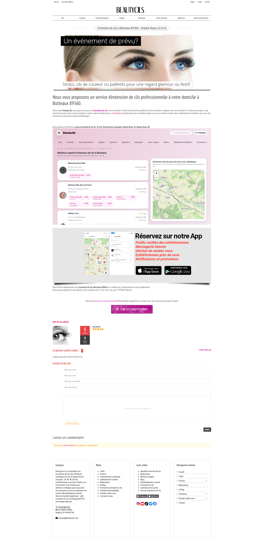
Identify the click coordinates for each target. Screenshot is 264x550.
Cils (62, 18)
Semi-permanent (102, 18)
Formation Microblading (109, 490)
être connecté (68, 445)
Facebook (192, 2)
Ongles (122, 18)
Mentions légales (147, 476)
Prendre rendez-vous (108, 493)
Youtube (200, 2)
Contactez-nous (106, 496)
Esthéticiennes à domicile (110, 476)
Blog (142, 479)
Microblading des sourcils (150, 482)
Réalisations (105, 482)
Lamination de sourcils (109, 479)
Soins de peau (161, 18)
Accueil (181, 471)
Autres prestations (201, 18)
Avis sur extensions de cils (151, 490)
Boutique (56, 2)
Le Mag (102, 485)
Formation (183, 493)
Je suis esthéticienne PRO (67, 2)
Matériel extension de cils (151, 471)
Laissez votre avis (205, 350)
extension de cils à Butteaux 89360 (106, 300)
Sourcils (82, 18)
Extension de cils (147, 485)
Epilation (181, 18)
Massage (141, 18)
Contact (182, 502)
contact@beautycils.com (68, 518)
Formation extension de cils (111, 487)
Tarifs (102, 471)
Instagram (207, 2)
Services (103, 474)
